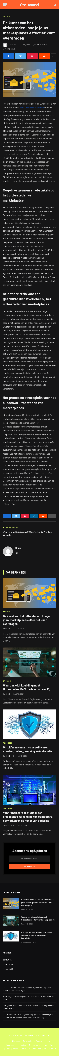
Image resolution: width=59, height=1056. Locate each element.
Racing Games (12, 1049)
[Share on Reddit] (44, 56)
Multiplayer (33, 1045)
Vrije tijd (52, 1049)
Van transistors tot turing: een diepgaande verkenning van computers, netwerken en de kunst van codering (28, 816)
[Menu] (5, 4)
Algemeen (16, 1041)
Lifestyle (22, 1045)
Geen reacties (41, 45)
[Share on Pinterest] (32, 56)
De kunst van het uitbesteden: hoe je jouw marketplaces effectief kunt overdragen (26, 620)
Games (39, 1041)
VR (45, 1049)
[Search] (54, 4)
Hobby (47, 1041)
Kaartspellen (11, 1045)
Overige (53, 1045)
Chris (13, 45)
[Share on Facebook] (8, 56)
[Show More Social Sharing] (53, 56)
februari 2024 (9, 969)
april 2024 (7, 959)
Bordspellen (28, 1041)
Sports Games (35, 1049)
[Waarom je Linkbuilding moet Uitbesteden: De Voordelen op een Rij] (29, 662)
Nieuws (6, 17)
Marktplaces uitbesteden (32, 107)
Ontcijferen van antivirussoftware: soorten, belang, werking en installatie (37, 935)
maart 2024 (8, 964)
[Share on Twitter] (20, 56)
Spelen (23, 1049)
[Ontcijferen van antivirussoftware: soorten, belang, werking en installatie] (29, 724)
